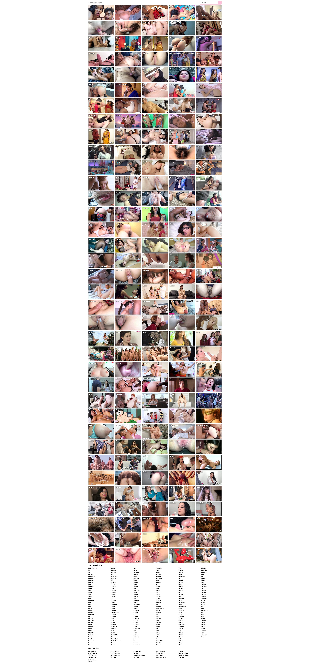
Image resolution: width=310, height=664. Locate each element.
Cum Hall (136, 657)
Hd (134, 638)
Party (180, 578)
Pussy (180, 604)
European (136, 572)
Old (157, 638)
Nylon (157, 632)
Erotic (135, 570)
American (91, 582)
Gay (135, 614)
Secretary (181, 626)
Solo (202, 574)
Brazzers (90, 640)
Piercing (181, 586)
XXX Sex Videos (115, 655)
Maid (157, 604)
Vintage (203, 624)
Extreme (136, 574)
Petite (180, 584)
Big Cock (91, 620)
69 (89, 572)
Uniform (203, 620)
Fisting (135, 592)
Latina (158, 594)
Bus (112, 574)
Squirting (203, 584)
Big (89, 616)
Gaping (136, 612)
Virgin (203, 626)
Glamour (136, 620)
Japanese (158, 582)
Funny (135, 608)
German (136, 616)
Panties (181, 572)
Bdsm (90, 608)
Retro (180, 612)
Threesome (204, 610)
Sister (180, 638)
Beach (90, 610)
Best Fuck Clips (115, 653)
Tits (202, 612)
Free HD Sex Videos (139, 655)
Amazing (90, 580)
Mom (157, 620)
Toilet (202, 614)
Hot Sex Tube (92, 651)
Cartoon (113, 582)
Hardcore (136, 636)
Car (112, 580)
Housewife (159, 568)
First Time (136, 590)
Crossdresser (115, 612)
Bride (89, 642)
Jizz (157, 584)
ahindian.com (137, 651)
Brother (113, 568)
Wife (202, 632)
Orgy (180, 568)
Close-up (113, 600)
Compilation (114, 604)
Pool (180, 592)
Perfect (181, 582)
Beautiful (90, 612)
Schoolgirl (181, 624)
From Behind (137, 604)
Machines (158, 602)
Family (135, 580)
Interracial (159, 578)
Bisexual (90, 626)
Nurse (157, 630)
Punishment (182, 602)
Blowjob (90, 632)
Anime (90, 588)
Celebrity (113, 586)
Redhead (181, 610)
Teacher (203, 604)
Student (203, 594)
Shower (181, 636)
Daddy (113, 622)
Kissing (158, 586)
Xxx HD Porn (92, 657)
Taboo (203, 600)
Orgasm (158, 645)
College (113, 602)
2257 (89, 661)
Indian (158, 572)
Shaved (181, 632)
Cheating (113, 590)
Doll (112, 636)
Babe (89, 598)
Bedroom (91, 614)
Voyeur (203, 628)
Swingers (204, 598)
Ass (89, 594)
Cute (112, 618)
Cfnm (112, 588)
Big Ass (90, 618)
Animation (91, 586)
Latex (157, 592)
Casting (113, 584)
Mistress (158, 618)
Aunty (90, 596)
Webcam (203, 630)
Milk (157, 616)
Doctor (113, 632)
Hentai (135, 642)
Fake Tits (136, 578)
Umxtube (113, 657)
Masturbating (160, 608)
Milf (157, 614)
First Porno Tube (183, 653)
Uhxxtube (181, 657)
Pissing (181, 588)
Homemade (137, 645)
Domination (114, 638)
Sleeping (203, 568)
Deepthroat (114, 626)
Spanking (204, 578)
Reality (180, 608)
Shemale (181, 634)
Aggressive (91, 576)
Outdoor (181, 570)
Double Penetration (116, 640)
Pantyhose (182, 576)
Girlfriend (136, 618)
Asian (90, 592)
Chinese (113, 592)
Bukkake (113, 572)
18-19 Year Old (92, 568)
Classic (113, 596)
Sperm (203, 580)
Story (202, 588)
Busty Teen (114, 576)
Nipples (158, 626)
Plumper (181, 590)
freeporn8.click (160, 653)
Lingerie (158, 600)
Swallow (203, 596)
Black (90, 628)
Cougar (113, 606)
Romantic (181, 616)
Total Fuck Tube (160, 651)
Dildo (112, 630)
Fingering (136, 588)
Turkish (203, 618)
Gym (135, 630)
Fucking (136, 606)
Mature (158, 610)
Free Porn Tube (115, 651)
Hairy (135, 632)
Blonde (90, 630)
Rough (180, 618)
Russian (181, 620)
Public (180, 600)
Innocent (158, 574)
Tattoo (203, 602)
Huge (157, 570)
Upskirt (203, 622)
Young (203, 636)
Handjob (136, 634)
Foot (135, 598)
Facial (135, 576)
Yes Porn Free (92, 655)
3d (89, 570)
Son (202, 576)
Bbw (89, 606)
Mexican (158, 612)
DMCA (91, 661)
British (90, 645)
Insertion (158, 576)
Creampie (113, 610)
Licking (158, 598)
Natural (158, 624)
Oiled (157, 636)
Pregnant (181, 598)
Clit (112, 598)
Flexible (136, 596)
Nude (157, 628)
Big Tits (90, 622)
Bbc (89, 604)
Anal (89, 584)
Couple (113, 608)
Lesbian (158, 596)
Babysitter (91, 600)
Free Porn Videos (183, 655)
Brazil (90, 638)
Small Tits (204, 570)
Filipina (136, 586)
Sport (202, 582)
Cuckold (113, 614)
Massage (158, 606)
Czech (112, 620)
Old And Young (160, 640)
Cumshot (113, 616)
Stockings (204, 586)
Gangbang (136, 610)
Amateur (90, 578)
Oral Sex (158, 642)
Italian (157, 580)
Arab (89, 590)
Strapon (203, 590)
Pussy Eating (182, 606)
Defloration (114, 628)
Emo (135, 568)
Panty (180, 574)
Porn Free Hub (92, 653)
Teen (202, 606)
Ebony (113, 645)
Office (157, 634)
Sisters (181, 640)
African (90, 574)
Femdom (136, 582)
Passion (181, 580)
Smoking (203, 572)
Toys (202, 616)
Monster (158, 622)
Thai (202, 608)
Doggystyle (114, 634)
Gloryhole (136, 624)
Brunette (113, 570)
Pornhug (136, 653)
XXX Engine (159, 655)
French (135, 602)
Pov (180, 596)
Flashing (136, 594)
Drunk (112, 642)
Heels (135, 640)
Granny (136, 626)
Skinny (180, 642)
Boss (89, 636)
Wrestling (204, 634)
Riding (180, 614)
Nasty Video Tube (161, 657)
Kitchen (158, 588)
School (181, 622)
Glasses (136, 622)
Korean (158, 590)
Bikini (90, 624)
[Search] (219, 2)
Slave (180, 645)
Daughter (113, 624)
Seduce (181, 628)
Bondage (90, 634)
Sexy (180, 630)
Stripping (203, 592)
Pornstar (181, 594)
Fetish (135, 584)
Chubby (113, 594)
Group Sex (137, 628)
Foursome (136, 600)
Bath (89, 602)
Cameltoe (113, 578)
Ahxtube (181, 651)
